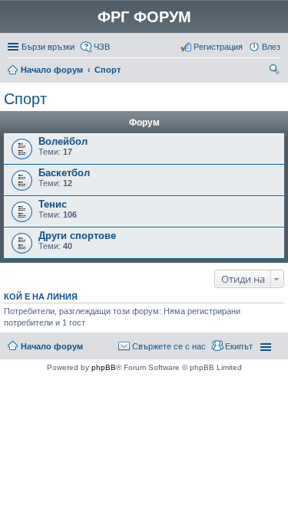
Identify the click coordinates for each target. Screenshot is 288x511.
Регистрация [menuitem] (218, 46)
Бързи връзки (48, 46)
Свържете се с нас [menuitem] (169, 346)
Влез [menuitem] (271, 46)
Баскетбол (64, 173)
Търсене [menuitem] (275, 71)
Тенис (52, 204)
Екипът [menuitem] (239, 346)
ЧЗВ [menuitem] (102, 46)
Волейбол (63, 141)
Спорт (107, 69)
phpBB (103, 367)
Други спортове (77, 235)
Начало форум (52, 69)
